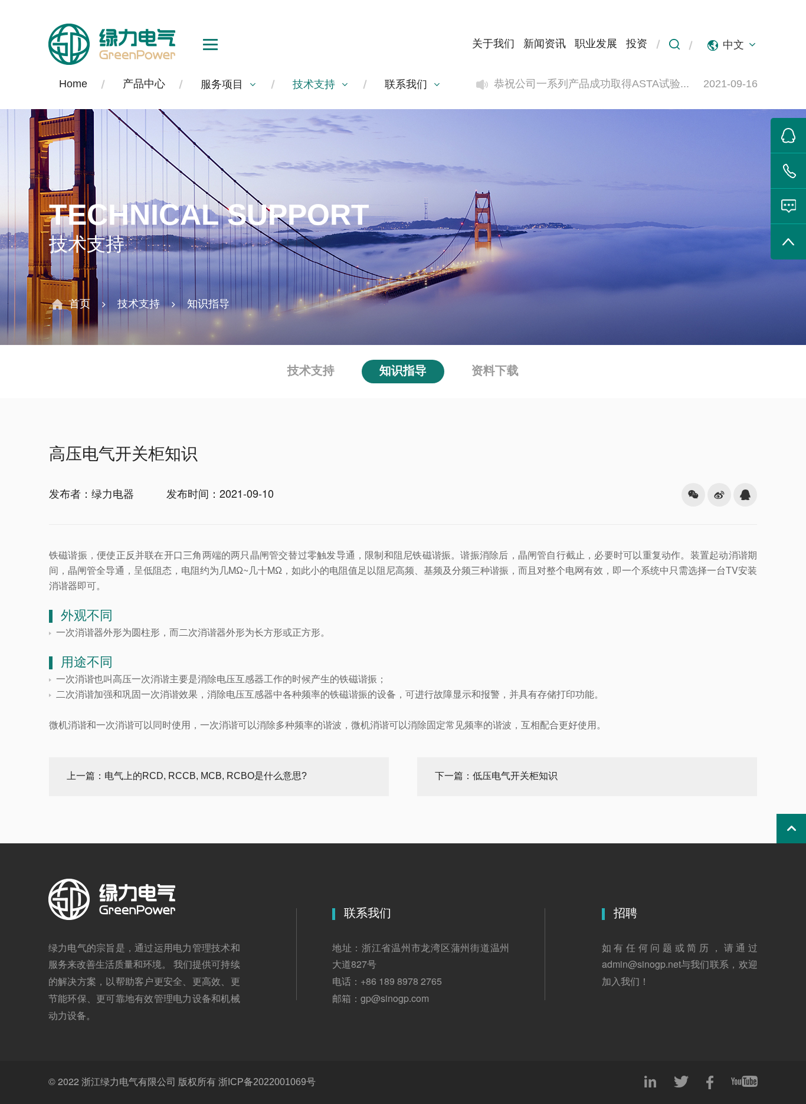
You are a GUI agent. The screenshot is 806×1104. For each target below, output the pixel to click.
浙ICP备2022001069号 (267, 1082)
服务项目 (222, 85)
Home (73, 84)
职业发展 (596, 44)
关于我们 (493, 44)
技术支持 (314, 85)
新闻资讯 (544, 44)
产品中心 (144, 84)
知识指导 (208, 304)
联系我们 (406, 85)
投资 (636, 44)
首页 (79, 304)
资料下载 (495, 371)
